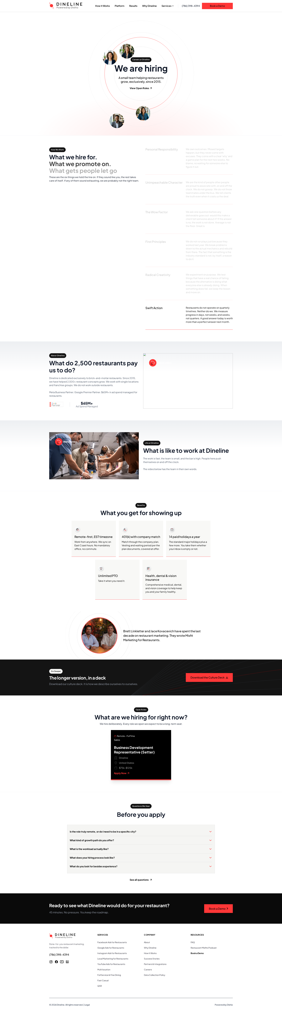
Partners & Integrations (155, 964)
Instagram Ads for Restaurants (112, 953)
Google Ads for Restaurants (110, 947)
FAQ (193, 942)
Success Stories (152, 958)
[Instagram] (51, 962)
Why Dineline (150, 947)
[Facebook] (56, 961)
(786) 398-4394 (191, 5)
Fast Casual (103, 980)
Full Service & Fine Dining (109, 975)
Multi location (103, 969)
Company (149, 934)
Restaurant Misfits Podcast (204, 947)
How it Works (150, 953)
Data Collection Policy (154, 975)
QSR (99, 985)
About (147, 942)
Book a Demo (217, 5)
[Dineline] (69, 936)
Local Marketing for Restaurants (112, 958)
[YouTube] (62, 962)
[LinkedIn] (67, 961)
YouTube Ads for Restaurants (111, 964)
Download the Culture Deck (207, 677)
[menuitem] (102, 6)
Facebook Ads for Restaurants (112, 942)
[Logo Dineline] (65, 5)
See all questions (139, 879)
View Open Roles (139, 88)
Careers (148, 969)
